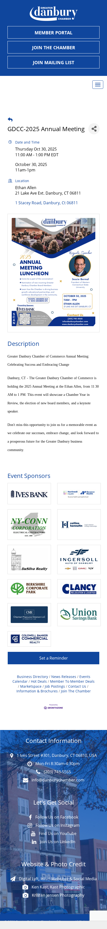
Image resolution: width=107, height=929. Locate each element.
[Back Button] (10, 119)
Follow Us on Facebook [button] (56, 817)
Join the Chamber (53, 48)
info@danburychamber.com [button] (57, 780)
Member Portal (53, 33)
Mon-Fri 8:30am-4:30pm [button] (57, 763)
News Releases (63, 676)
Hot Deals (39, 681)
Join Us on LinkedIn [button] (57, 841)
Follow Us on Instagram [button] (57, 825)
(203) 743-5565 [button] (57, 771)
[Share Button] (94, 128)
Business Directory (32, 676)
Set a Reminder (53, 658)
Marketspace (31, 686)
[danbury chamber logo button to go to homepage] (53, 13)
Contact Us (77, 686)
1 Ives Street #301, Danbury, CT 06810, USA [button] (56, 755)
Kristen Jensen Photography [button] (57, 895)
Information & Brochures (37, 691)
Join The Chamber (76, 691)
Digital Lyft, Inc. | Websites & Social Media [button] (57, 878)
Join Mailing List (53, 62)
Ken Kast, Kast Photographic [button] (58, 887)
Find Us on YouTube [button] (57, 833)
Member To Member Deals (72, 681)
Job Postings (55, 686)
